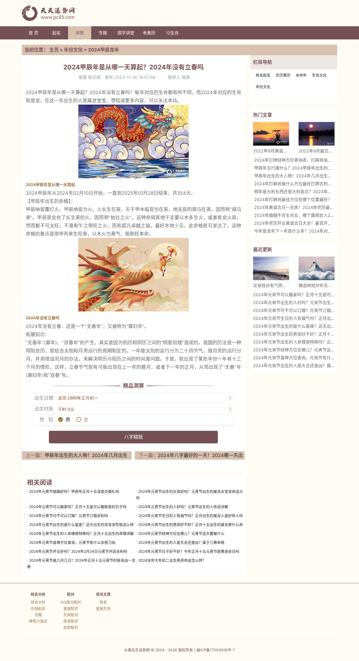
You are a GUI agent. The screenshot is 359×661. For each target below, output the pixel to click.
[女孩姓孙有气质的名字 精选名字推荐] (271, 268)
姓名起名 (263, 75)
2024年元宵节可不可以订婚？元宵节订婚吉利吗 (68, 515)
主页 (54, 50)
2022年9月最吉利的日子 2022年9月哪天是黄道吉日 (317, 150)
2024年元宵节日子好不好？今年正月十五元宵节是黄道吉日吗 (188, 551)
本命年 (301, 75)
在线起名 (38, 608)
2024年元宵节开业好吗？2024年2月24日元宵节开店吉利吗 (78, 551)
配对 (70, 594)
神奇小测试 (38, 621)
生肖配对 (70, 614)
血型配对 (70, 627)
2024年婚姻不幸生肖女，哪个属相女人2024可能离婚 (304, 215)
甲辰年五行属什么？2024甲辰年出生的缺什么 (297, 168)
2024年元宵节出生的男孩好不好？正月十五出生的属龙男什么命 (190, 524)
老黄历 (149, 32)
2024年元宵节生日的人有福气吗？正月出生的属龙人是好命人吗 (190, 515)
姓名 (103, 602)
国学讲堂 (125, 32)
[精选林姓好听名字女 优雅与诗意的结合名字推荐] (317, 268)
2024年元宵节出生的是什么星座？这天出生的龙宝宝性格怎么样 (81, 524)
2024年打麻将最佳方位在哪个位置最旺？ (293, 199)
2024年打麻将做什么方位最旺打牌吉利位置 (295, 183)
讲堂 (79, 32)
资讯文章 (103, 594)
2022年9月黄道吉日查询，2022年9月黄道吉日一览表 (271, 150)
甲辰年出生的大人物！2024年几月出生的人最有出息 (303, 175)
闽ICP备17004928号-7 (215, 650)
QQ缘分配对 (70, 602)
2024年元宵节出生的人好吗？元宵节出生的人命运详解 (183, 506)
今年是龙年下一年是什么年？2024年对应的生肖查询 (303, 231)
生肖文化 (319, 75)
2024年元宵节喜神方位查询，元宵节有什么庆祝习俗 (72, 542)
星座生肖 (103, 608)
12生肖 (172, 32)
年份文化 (73, 50)
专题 (103, 32)
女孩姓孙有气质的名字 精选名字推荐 (271, 285)
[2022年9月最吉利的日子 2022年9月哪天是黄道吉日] (317, 134)
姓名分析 (38, 594)
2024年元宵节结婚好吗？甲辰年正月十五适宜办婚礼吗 (74, 491)
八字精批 (133, 437)
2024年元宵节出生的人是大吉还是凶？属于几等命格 (181, 542)
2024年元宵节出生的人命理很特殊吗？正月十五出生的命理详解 (81, 533)
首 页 (33, 32)
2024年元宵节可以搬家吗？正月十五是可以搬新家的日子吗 (77, 506)
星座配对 (70, 608)
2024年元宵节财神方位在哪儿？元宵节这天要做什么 (181, 533)
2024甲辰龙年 (103, 50)
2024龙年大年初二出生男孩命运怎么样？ (172, 560)
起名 (56, 32)
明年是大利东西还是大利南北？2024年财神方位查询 (303, 191)
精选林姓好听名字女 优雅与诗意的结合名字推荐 (317, 285)
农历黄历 (283, 75)
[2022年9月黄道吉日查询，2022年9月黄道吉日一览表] (271, 134)
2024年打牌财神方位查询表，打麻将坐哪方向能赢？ (303, 160)
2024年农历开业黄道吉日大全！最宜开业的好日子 (301, 223)
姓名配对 (70, 621)
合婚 (38, 614)
